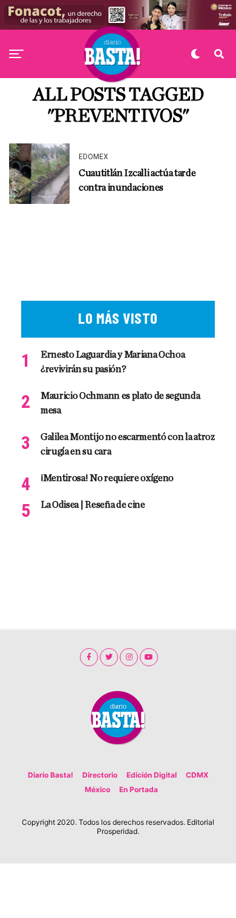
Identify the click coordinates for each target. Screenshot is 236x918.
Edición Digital (151, 774)
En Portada (138, 789)
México (97, 789)
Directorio (99, 774)
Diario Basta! (50, 774)
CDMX (197, 774)
